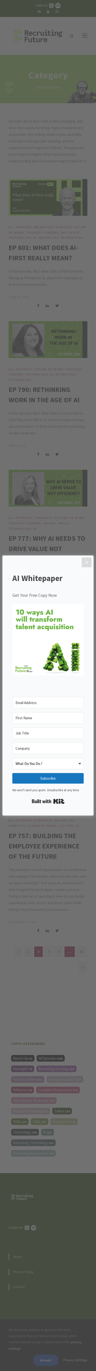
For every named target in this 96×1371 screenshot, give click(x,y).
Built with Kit (48, 801)
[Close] (87, 562)
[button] (48, 640)
